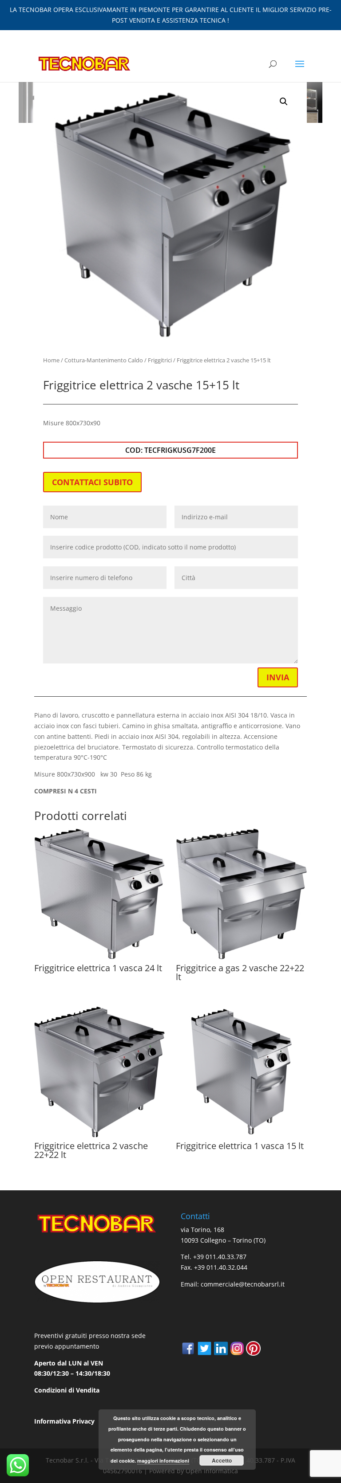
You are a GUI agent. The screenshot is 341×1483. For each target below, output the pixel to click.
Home (51, 360)
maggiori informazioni (163, 1460)
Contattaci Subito (92, 482)
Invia (277, 677)
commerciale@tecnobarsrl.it (243, 1284)
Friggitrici (160, 360)
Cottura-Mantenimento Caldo (103, 360)
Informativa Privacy (64, 1421)
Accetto (222, 1460)
